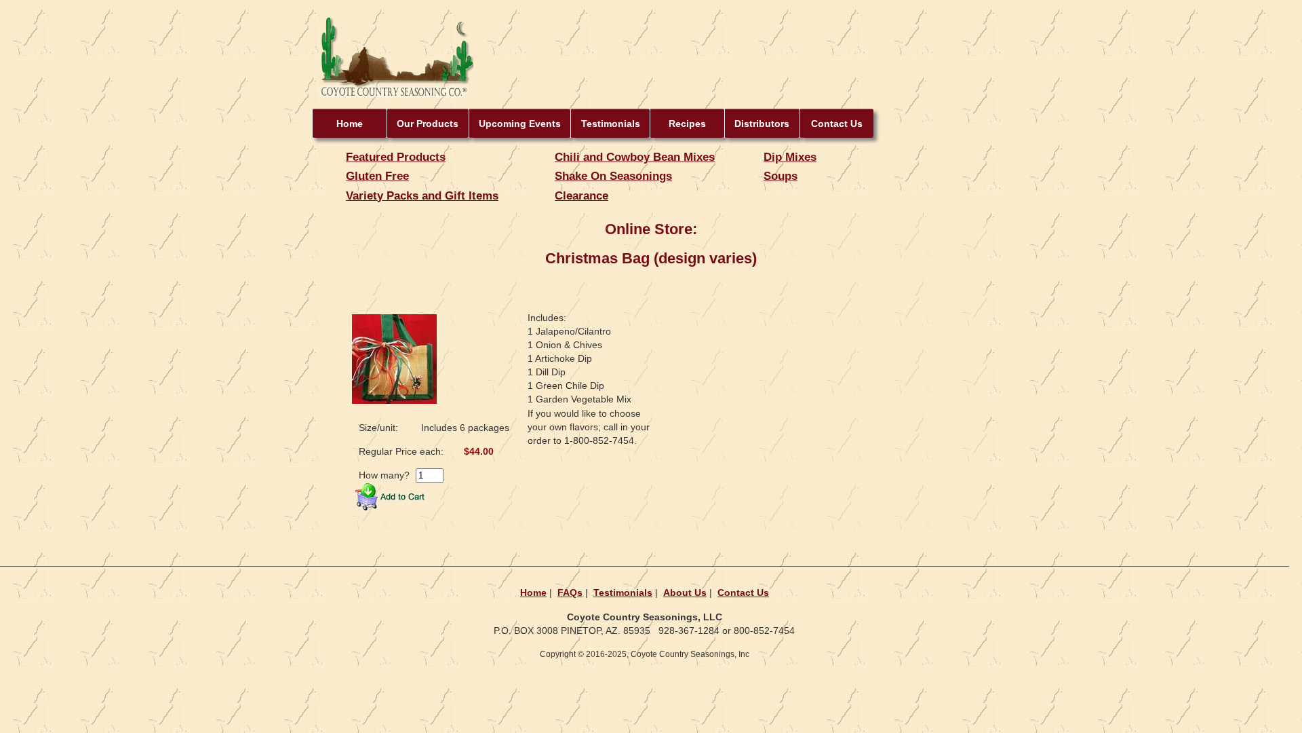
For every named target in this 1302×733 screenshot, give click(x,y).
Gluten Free (377, 176)
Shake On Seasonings (613, 176)
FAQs (570, 592)
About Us (685, 592)
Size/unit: (378, 427)
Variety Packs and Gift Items (422, 195)
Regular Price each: (401, 451)
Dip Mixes (790, 157)
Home (349, 123)
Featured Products (396, 157)
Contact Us (837, 123)
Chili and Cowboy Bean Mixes (635, 157)
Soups (780, 176)
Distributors (761, 123)
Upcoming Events (520, 123)
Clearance (581, 195)
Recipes (687, 123)
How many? (384, 475)
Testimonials (610, 123)
